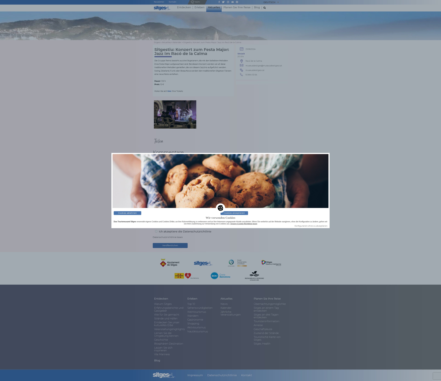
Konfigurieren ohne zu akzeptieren (311, 226)
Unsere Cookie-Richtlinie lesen (243, 224)
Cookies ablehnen (127, 213)
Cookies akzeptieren (234, 213)
